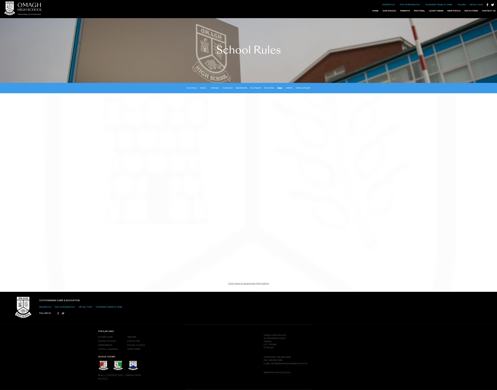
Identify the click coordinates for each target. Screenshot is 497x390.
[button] (389, 11)
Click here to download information (248, 283)
